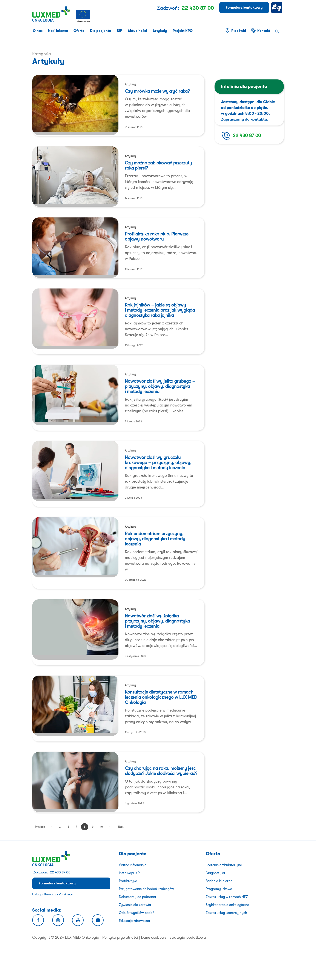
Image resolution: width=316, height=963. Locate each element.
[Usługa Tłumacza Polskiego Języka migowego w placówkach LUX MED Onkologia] (277, 7)
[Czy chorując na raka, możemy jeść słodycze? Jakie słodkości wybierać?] (75, 782)
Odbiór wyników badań (136, 913)
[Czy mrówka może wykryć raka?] (75, 105)
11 (110, 826)
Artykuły (130, 84)
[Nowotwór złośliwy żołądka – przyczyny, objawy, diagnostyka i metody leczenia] (75, 629)
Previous (40, 826)
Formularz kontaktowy (57, 883)
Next (120, 826)
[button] (277, 32)
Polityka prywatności (120, 937)
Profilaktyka (128, 881)
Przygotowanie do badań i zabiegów (146, 889)
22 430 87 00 (247, 135)
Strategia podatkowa (187, 937)
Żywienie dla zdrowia (135, 905)
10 (101, 826)
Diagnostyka (215, 873)
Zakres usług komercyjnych (226, 913)
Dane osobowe (153, 937)
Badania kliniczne (219, 881)
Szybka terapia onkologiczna (227, 905)
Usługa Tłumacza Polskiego (52, 894)
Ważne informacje (132, 865)
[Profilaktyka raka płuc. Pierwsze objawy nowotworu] (75, 247)
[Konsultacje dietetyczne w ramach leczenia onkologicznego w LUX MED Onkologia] (75, 706)
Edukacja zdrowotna (134, 921)
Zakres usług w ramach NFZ (227, 897)
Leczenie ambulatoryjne (224, 865)
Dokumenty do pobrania (137, 897)
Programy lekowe (219, 889)
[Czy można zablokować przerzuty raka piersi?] (75, 176)
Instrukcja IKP (129, 873)
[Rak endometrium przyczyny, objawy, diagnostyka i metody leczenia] (75, 547)
